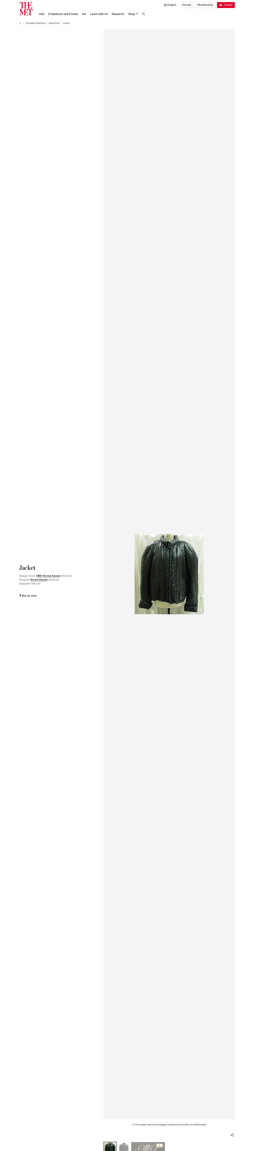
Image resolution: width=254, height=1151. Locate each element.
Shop (131, 14)
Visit (41, 14)
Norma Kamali (39, 579)
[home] (20, 23)
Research (118, 14)
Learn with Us (99, 14)
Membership (205, 4)
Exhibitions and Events (63, 14)
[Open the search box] (143, 14)
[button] (232, 1135)
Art (84, 14)
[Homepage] (26, 9)
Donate (186, 4)
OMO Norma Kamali (48, 575)
